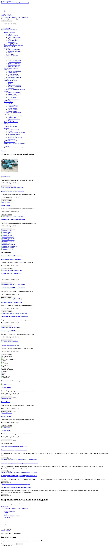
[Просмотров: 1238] (10, 471)
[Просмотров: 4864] (10, 482)
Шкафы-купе (11, 139)
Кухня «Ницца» (5, 402)
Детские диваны (12, 72)
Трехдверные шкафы (14, 134)
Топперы (10, 120)
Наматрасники (12, 117)
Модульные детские (13, 75)
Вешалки (10, 82)
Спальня (6, 57)
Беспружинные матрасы (15, 115)
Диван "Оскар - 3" (6, 205)
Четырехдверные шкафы (15, 137)
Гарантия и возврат (9, 511)
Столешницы (11, 42)
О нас (5, 514)
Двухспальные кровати (14, 60)
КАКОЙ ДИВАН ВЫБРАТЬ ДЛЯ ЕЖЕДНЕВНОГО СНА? (19, 476)
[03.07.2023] (8, 458)
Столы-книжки (12, 97)
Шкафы (6, 128)
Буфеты (10, 34)
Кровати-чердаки (13, 74)
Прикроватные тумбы (14, 65)
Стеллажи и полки (9, 142)
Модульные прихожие (14, 85)
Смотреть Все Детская (10, 79)
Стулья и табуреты (13, 43)
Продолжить (4, 506)
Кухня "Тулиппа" (6, 416)
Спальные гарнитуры (14, 59)
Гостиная (6, 48)
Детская (6, 69)
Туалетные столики (13, 66)
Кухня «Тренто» (6, 387)
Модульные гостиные (14, 51)
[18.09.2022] (8, 482)
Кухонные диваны (13, 105)
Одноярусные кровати (14, 77)
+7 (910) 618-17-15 (6, 14)
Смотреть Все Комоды (10, 126)
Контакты (7, 517)
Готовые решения (13, 35)
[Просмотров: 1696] (10, 495)
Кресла (10, 103)
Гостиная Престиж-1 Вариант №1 (11, 273)
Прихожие (11, 88)
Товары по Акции (9, 46)
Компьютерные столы (14, 94)
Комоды (6, 123)
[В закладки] (13, 186)
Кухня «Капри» (5, 430)
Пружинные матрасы (14, 119)
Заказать (20, 544)
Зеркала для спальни (14, 63)
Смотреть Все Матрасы (11, 122)
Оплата (6, 512)
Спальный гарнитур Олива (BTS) (11, 302)
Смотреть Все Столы (10, 100)
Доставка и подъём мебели (12, 515)
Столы (6, 91)
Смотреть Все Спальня (11, 68)
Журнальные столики (14, 49)
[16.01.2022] (8, 495)
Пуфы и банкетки (13, 109)
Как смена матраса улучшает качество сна (14, 450)
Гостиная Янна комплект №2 (10, 345)
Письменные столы (13, 95)
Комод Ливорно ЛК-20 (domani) (10, 330)
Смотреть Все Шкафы (10, 140)
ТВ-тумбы (11, 54)
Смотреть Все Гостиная (11, 55)
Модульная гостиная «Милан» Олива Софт (14, 316)
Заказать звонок (5, 530)
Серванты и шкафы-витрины (16, 132)
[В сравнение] (15, 186)
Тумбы (10, 125)
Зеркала (10, 83)
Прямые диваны (12, 108)
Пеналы (10, 131)
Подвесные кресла (13, 106)
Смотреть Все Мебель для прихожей (14, 89)
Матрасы (6, 114)
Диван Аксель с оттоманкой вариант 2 (13, 219)
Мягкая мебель (8, 102)
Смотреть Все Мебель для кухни (13, 45)
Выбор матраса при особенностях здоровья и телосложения (19, 463)
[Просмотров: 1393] (10, 458)
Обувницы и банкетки (14, 86)
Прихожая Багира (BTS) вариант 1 (11, 259)
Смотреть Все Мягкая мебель (12, 112)
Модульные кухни (13, 39)
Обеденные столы (13, 40)
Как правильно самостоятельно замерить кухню (16, 487)
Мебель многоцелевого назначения (14, 143)
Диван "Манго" (6, 176)
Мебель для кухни (9, 32)
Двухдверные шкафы (14, 129)
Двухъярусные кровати (14, 71)
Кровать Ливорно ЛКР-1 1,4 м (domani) (13, 287)
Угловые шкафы (12, 135)
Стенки (10, 52)
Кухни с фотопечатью (14, 37)
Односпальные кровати (14, 62)
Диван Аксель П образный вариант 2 (12, 191)
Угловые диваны (12, 111)
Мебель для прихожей (10, 80)
